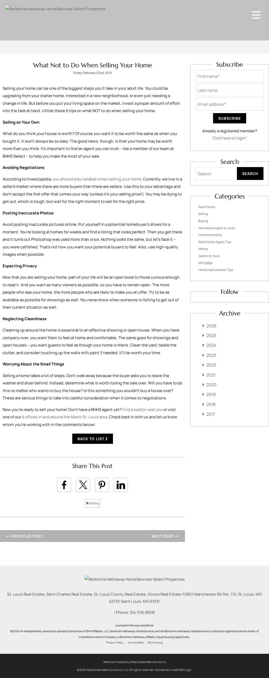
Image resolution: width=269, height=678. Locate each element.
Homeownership (210, 235)
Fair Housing (155, 642)
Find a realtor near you (142, 409)
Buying (203, 221)
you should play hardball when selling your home (97, 179)
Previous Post (26, 536)
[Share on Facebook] (64, 485)
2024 (211, 345)
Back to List (91, 438)
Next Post (163, 536)
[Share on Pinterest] (102, 485)
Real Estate (206, 207)
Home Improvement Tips (215, 270)
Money (203, 249)
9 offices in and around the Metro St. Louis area (64, 417)
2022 (211, 365)
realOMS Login (182, 670)
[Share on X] (83, 485)
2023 (211, 355)
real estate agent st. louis (216, 228)
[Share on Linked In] (121, 485)
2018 (210, 404)
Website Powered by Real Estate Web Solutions (134, 662)
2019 (211, 394)
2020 (211, 385)
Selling (94, 503)
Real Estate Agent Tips (214, 242)
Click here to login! (230, 138)
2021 (210, 375)
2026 (211, 326)
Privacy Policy (114, 642)
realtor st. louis (209, 256)
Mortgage (205, 262)
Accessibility (136, 642)
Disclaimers (162, 670)
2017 (210, 414)
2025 (211, 335)
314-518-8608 (142, 612)
